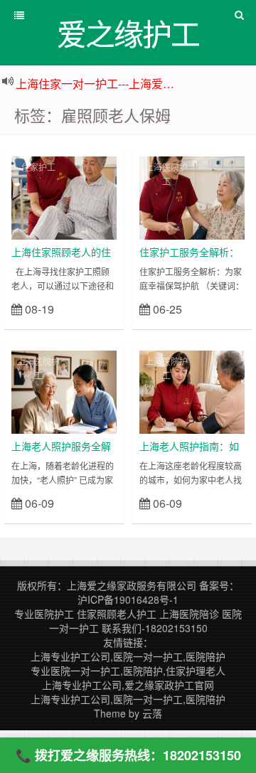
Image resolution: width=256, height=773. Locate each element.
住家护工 (38, 167)
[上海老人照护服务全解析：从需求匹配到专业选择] (64, 390)
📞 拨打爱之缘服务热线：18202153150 (128, 755)
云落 (152, 713)
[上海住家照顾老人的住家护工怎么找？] (64, 196)
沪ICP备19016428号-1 (128, 599)
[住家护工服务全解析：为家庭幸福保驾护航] (192, 196)
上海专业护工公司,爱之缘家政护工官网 (128, 685)
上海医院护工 (166, 174)
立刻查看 (91, 308)
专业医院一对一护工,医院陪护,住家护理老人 (128, 670)
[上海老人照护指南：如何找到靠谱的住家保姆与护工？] (192, 390)
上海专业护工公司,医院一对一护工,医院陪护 (128, 656)
